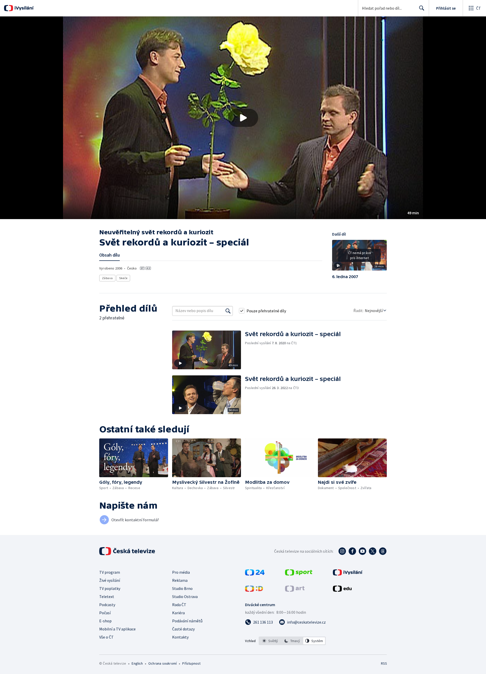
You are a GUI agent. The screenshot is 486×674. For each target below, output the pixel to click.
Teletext (106, 596)
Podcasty (107, 604)
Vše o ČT (106, 637)
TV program (109, 572)
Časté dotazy (183, 628)
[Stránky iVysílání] (347, 573)
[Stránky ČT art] (295, 590)
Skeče (123, 278)
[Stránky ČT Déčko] (254, 590)
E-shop (105, 620)
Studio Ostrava (185, 596)
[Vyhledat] (228, 311)
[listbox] (292, 641)
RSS (384, 663)
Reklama (180, 580)
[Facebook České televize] (352, 551)
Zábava (107, 278)
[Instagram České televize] (342, 551)
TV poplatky (109, 588)
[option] (270, 640)
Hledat (422, 8)
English (137, 663)
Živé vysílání (109, 580)
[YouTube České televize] (362, 551)
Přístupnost (191, 663)
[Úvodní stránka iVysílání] (23, 8)
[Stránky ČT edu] (342, 590)
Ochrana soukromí (162, 663)
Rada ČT (179, 604)
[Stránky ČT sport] (298, 573)
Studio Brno (182, 588)
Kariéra (178, 612)
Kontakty (180, 637)
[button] (243, 117)
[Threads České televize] (383, 551)
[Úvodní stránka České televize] (127, 551)
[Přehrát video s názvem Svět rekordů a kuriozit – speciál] (243, 118)
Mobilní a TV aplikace (117, 628)
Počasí (105, 612)
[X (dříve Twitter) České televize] (373, 551)
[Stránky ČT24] (255, 573)
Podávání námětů (187, 620)
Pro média (181, 572)
